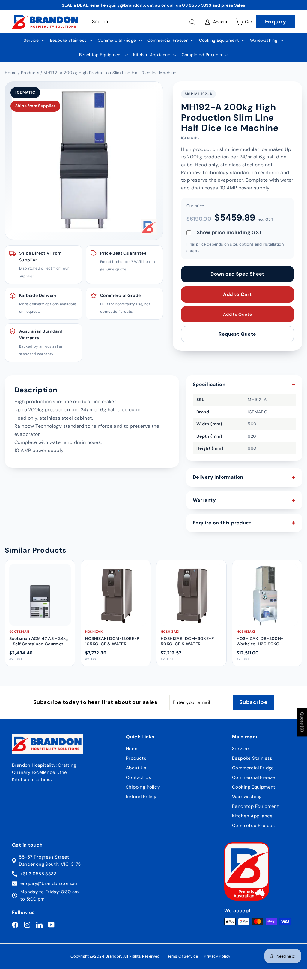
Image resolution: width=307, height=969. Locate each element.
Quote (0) (302, 722)
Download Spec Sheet (237, 274)
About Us (136, 768)
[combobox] (144, 21)
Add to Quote (237, 314)
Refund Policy (141, 797)
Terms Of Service (182, 956)
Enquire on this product (222, 523)
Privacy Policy (217, 956)
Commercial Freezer (168, 40)
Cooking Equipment (219, 40)
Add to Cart (237, 294)
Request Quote (237, 334)
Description (35, 389)
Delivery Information (218, 477)
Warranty (204, 500)
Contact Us (138, 777)
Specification (209, 384)
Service (32, 40)
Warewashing (264, 40)
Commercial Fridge (117, 40)
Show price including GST (229, 232)
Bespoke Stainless (69, 40)
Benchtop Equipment (101, 54)
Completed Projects (203, 54)
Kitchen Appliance (152, 54)
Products (136, 758)
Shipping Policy (143, 787)
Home (132, 749)
